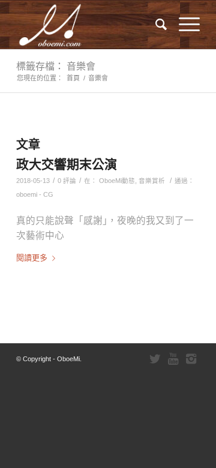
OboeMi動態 (117, 180)
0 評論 (67, 180)
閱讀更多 (31, 257)
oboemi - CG (34, 194)
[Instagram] (191, 359)
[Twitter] (155, 359)
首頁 (73, 78)
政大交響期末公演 (66, 163)
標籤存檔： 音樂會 (55, 66)
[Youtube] (173, 359)
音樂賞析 (152, 180)
